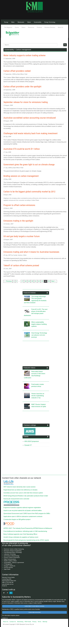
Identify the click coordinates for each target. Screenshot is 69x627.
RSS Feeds (28, 621)
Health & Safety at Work (10, 560)
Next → (53, 281)
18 (25, 281)
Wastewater (21, 22)
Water (13, 22)
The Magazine (8, 27)
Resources (31, 27)
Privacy (34, 621)
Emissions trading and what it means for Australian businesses (31, 252)
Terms (39, 621)
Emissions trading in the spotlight (18, 221)
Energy (6, 22)
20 (32, 281)
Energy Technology (49, 22)
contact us (5, 618)
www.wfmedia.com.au (7, 584)
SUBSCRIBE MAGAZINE (34, 612)
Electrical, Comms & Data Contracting (14, 549)
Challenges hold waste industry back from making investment (31, 133)
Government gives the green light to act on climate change (29, 164)
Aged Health (7, 569)
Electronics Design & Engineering (12, 550)
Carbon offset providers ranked (17, 71)
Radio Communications (10, 559)
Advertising (20, 621)
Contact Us (13, 621)
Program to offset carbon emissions (19, 205)
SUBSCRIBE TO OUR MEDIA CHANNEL (34, 606)
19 (29, 281)
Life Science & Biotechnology (11, 556)
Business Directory (50, 27)
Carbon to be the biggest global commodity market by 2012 (29, 191)
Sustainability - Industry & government (14, 562)
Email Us (4, 585)
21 (35, 281)
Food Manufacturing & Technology (13, 552)
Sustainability (37, 22)
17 (22, 281)
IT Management (8, 564)
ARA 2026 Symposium (31, 441)
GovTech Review (8, 567)
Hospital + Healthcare (9, 566)
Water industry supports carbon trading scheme (24, 55)
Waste (29, 22)
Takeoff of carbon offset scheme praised (21, 265)
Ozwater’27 (28, 445)
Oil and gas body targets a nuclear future (22, 236)
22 (39, 281)
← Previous (8, 281)
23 (42, 281)
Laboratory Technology (10, 554)
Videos (23, 27)
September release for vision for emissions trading (26, 102)
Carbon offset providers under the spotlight (22, 86)
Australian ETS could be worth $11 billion (22, 149)
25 (49, 281)
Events (17, 27)
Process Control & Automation (12, 557)
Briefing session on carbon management (21, 176)
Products (39, 27)
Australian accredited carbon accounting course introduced (30, 118)
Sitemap (44, 621)
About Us (60, 27)
